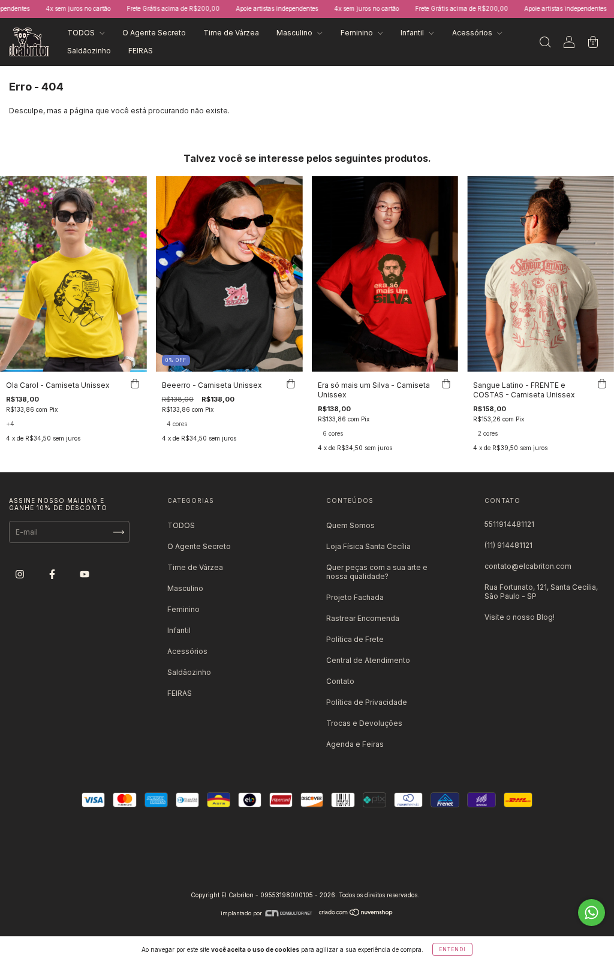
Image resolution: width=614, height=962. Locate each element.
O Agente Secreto (154, 32)
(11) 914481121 (508, 545)
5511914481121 (509, 524)
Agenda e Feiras (355, 744)
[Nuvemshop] (356, 913)
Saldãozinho (89, 50)
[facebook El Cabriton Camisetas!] (53, 574)
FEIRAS (140, 50)
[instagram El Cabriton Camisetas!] (20, 574)
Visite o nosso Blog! (519, 617)
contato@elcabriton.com (527, 566)
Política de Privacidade (366, 702)
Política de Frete (355, 639)
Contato (340, 681)
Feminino (358, 32)
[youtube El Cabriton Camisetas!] (84, 574)
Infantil (413, 32)
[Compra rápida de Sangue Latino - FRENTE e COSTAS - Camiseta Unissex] (602, 384)
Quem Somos (350, 525)
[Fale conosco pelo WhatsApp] (591, 912)
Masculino (295, 32)
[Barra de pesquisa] (545, 43)
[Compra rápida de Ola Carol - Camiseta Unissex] (135, 384)
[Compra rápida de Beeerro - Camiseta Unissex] (291, 384)
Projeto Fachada (355, 597)
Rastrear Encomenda (362, 618)
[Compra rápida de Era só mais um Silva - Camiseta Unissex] (446, 384)
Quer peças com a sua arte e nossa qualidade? (377, 572)
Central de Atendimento (368, 660)
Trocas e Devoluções (364, 723)
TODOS (82, 32)
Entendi (452, 949)
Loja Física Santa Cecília (368, 546)
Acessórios (473, 32)
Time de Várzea (231, 32)
